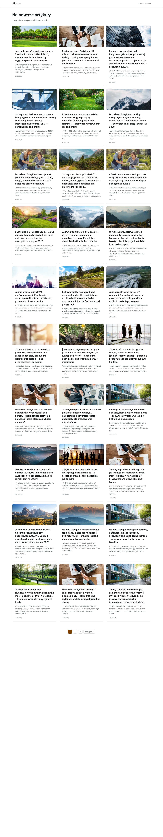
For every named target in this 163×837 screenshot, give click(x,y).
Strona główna (144, 3)
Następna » (89, 632)
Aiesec (16, 3)
